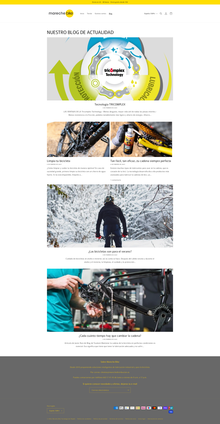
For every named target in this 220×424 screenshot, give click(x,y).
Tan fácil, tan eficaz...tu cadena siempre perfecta (140, 160)
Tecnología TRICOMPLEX (110, 104)
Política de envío (130, 419)
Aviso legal (141, 419)
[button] (160, 13)
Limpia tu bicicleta (58, 160)
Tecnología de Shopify (68, 419)
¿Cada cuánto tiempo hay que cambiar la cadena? (110, 335)
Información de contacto (155, 419)
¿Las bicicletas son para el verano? (110, 251)
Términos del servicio (116, 419)
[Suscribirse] (128, 390)
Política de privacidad (100, 419)
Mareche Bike (56, 419)
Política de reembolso (84, 419)
